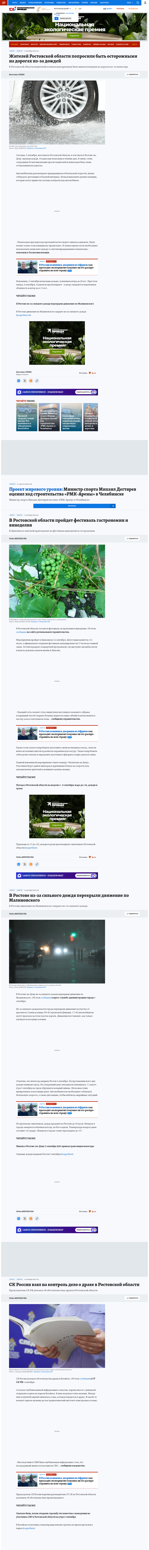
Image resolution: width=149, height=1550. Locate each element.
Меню (4, 2)
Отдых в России (122, 44)
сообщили (21, 632)
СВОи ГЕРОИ (24, 44)
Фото (14, 3)
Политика (49, 3)
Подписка (133, 9)
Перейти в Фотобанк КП (36, 148)
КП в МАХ (111, 44)
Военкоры (87, 44)
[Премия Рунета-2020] (42, 8)
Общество (61, 3)
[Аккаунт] (145, 2)
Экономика (74, 3)
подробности (23, 315)
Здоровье (104, 3)
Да (56, 18)
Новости (34, 44)
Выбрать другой (65, 18)
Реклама (120, 9)
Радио (109, 9)
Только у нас (76, 44)
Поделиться (133, 74)
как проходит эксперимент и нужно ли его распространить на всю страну (66, 268)
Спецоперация (35, 3)
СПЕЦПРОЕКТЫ (64, 44)
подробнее (30, 847)
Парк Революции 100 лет (48, 44)
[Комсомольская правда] (21, 9)
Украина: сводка (99, 44)
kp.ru (94, 373)
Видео (23, 3)
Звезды (93, 3)
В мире (85, 3)
